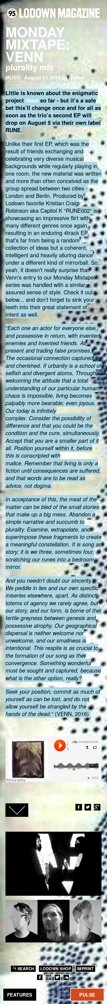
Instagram (48, 977)
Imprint (85, 968)
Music (13, 77)
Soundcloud (66, 977)
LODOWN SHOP (55, 968)
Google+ (97, 807)
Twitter (88, 807)
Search (26, 968)
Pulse (87, 994)
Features (19, 994)
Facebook (78, 807)
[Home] (53, 13)
